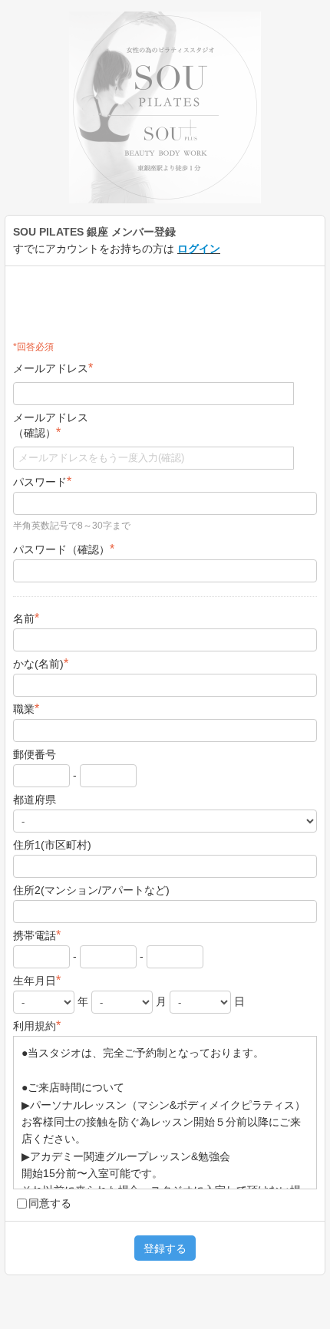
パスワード (42, 481)
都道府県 (34, 799)
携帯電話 (37, 935)
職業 (26, 708)
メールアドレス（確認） (50, 425)
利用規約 (37, 1025)
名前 (26, 618)
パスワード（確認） (63, 549)
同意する (49, 1203)
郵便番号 (34, 754)
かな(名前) (40, 663)
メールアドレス (53, 367)
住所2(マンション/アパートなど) (91, 890)
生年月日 (37, 980)
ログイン (198, 248)
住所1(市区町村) (52, 845)
